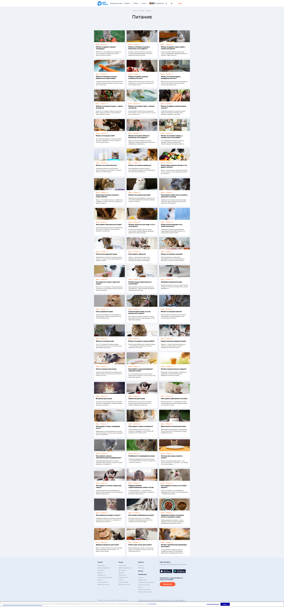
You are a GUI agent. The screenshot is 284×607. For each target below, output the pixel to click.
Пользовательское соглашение (146, 582)
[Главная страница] (103, 5)
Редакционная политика (144, 589)
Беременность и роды (103, 584)
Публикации (141, 567)
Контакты (140, 587)
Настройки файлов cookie (213, 604)
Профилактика (101, 575)
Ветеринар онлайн (116, 3)
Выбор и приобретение (104, 567)
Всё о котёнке (122, 570)
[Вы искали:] (166, 3)
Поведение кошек (123, 577)
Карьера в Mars (142, 580)
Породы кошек (122, 565)
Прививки (100, 572)
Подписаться (167, 584)
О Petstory (140, 577)
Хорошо (225, 604)
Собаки (100, 562)
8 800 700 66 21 (165, 562)
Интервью (140, 565)
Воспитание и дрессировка (105, 577)
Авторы (140, 571)
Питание (100, 579)
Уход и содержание (103, 582)
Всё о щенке (101, 570)
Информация (142, 574)
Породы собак (101, 565)
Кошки (121, 562)
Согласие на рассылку (144, 584)
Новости (141, 562)
